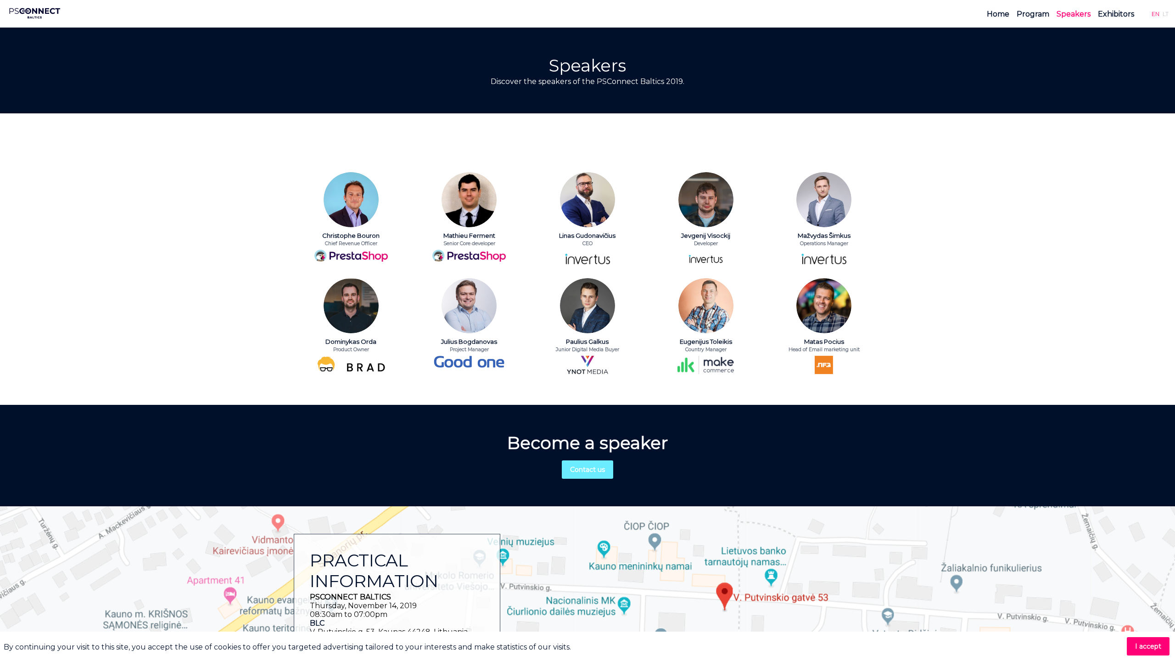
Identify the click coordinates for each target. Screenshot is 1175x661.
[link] (998, 14)
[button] (1155, 14)
